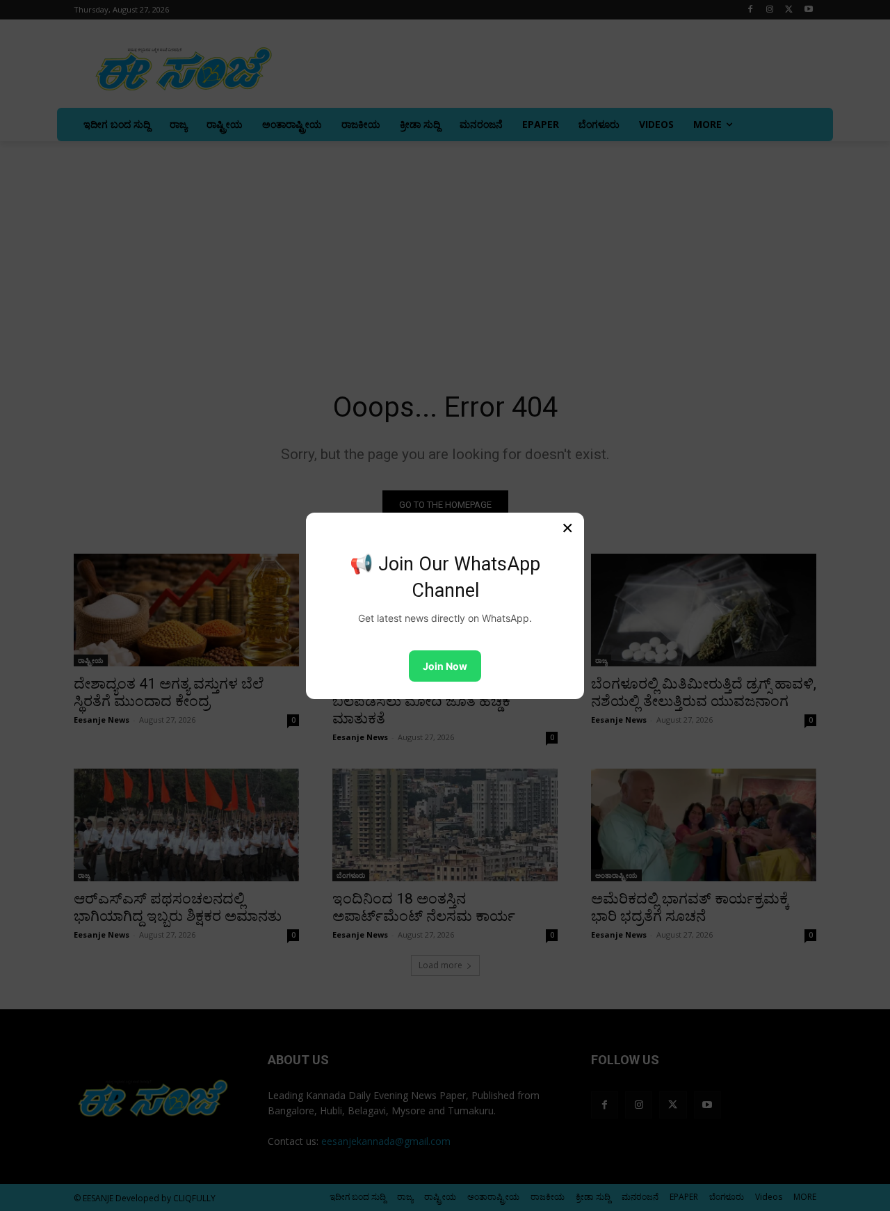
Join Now (445, 666)
